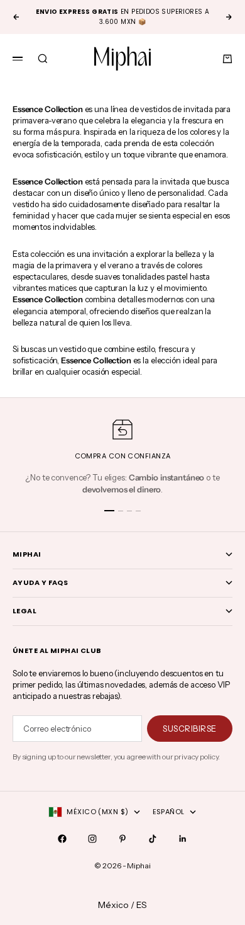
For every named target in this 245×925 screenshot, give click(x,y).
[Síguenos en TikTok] (153, 839)
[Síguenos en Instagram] (92, 839)
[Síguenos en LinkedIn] (183, 839)
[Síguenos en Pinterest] (122, 839)
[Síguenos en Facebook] (62, 839)
